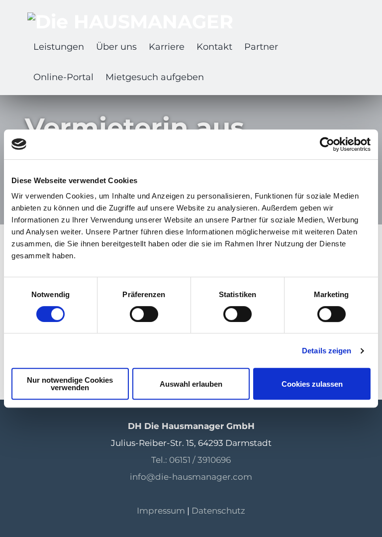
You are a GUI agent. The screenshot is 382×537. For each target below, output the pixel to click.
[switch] (144, 314)
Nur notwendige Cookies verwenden (70, 384)
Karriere (167, 46)
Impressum (161, 511)
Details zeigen (326, 350)
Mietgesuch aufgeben (154, 77)
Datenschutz (218, 511)
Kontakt (214, 46)
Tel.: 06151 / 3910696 (191, 460)
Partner (261, 46)
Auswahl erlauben (191, 384)
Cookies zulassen (312, 384)
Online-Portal (63, 77)
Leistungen (58, 46)
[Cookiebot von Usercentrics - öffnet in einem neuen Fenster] (327, 144)
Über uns (116, 46)
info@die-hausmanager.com (191, 477)
